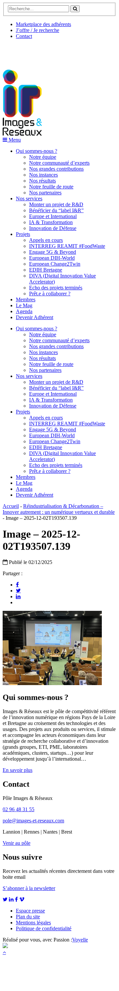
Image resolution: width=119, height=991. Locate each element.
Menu (14, 140)
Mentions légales (33, 922)
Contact (24, 36)
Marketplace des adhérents (43, 24)
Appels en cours (46, 240)
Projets (23, 234)
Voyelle (80, 939)
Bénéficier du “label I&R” (56, 210)
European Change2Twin (54, 264)
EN (27, 52)
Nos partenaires (45, 192)
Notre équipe (42, 157)
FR (51, 52)
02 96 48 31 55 (18, 809)
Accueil (11, 506)
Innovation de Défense (52, 228)
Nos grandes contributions (56, 169)
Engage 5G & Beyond (52, 252)
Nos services (29, 198)
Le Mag (24, 305)
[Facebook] (17, 584)
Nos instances (43, 175)
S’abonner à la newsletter (29, 888)
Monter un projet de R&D (56, 204)
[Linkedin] (18, 596)
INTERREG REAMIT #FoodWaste (67, 246)
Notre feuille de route (51, 186)
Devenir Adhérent (34, 317)
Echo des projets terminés (55, 287)
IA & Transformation (51, 222)
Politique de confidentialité (43, 928)
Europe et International (53, 216)
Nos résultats (42, 180)
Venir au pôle (16, 843)
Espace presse (30, 910)
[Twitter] (18, 590)
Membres (25, 299)
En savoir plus (17, 770)
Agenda (24, 311)
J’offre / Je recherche (37, 30)
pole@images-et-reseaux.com (33, 820)
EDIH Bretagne (45, 270)
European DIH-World (52, 258)
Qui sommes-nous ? (36, 151)
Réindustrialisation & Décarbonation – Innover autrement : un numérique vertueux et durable (59, 509)
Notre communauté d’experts (59, 163)
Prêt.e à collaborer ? (49, 293)
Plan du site (28, 916)
